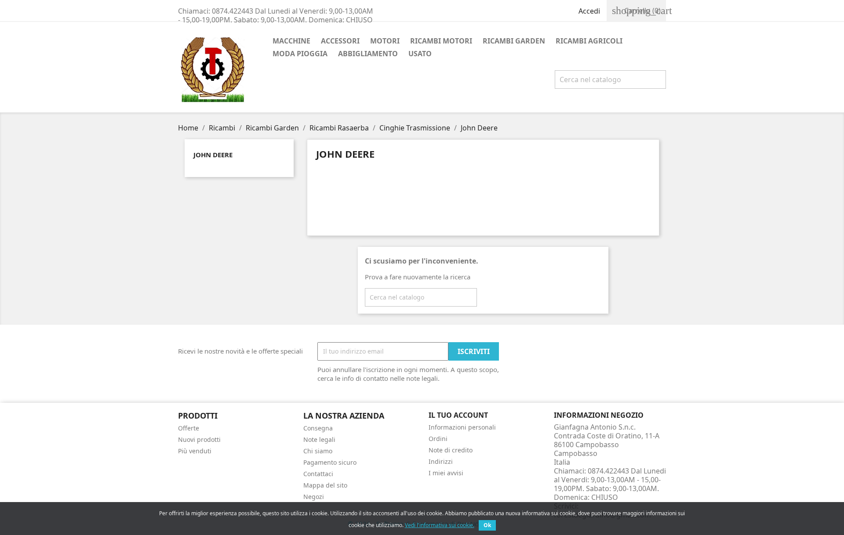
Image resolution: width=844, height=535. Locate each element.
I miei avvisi (446, 473)
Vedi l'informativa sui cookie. (439, 525)
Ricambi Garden (514, 41)
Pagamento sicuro (330, 462)
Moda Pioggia (300, 53)
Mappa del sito (325, 485)
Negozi (313, 496)
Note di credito (451, 450)
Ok (487, 525)
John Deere (213, 154)
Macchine (291, 41)
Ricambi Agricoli (589, 41)
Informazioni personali (462, 427)
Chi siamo (317, 451)
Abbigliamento (368, 53)
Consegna (318, 428)
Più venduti (194, 451)
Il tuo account (458, 415)
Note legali (319, 439)
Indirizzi (441, 461)
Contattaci (318, 474)
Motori (385, 41)
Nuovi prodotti (199, 439)
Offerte (188, 428)
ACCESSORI (340, 41)
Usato (420, 53)
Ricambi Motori (441, 41)
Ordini (438, 438)
